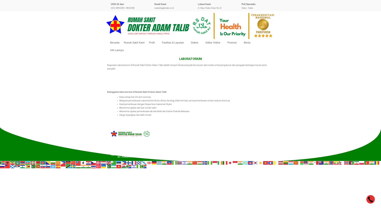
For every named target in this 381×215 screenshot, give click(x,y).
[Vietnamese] (118, 166)
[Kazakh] (245, 163)
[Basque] (32, 163)
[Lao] (270, 163)
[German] (154, 163)
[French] (134, 163)
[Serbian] (17, 166)
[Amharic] (12, 163)
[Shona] (27, 166)
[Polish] (361, 163)
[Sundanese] (63, 166)
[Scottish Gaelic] (12, 166)
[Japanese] (230, 163)
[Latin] (275, 163)
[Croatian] (88, 163)
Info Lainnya (117, 50)
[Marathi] (326, 163)
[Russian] (2, 166)
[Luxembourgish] (290, 163)
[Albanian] (7, 163)
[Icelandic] (204, 163)
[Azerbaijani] (27, 163)
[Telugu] (88, 166)
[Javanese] (235, 163)
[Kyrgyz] (265, 163)
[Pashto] (351, 163)
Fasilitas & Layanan (173, 42)
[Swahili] (68, 166)
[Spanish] (58, 166)
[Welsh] (124, 166)
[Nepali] (341, 163)
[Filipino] (124, 163)
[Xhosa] (129, 166)
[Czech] (93, 163)
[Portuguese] (366, 163)
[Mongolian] (331, 163)
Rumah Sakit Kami (134, 42)
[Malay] (306, 163)
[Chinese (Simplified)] (73, 163)
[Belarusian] (37, 163)
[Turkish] (98, 166)
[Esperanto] (113, 163)
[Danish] (98, 163)
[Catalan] (58, 163)
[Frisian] (139, 163)
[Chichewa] (68, 163)
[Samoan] (7, 166)
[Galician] (144, 163)
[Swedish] (73, 166)
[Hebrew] (184, 163)
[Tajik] (78, 166)
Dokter (194, 42)
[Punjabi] (371, 163)
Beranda (114, 42)
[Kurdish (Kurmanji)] (260, 163)
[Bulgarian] (53, 163)
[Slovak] (43, 166)
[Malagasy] (301, 163)
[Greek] (159, 163)
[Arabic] (17, 163)
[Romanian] (377, 163)
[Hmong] (194, 163)
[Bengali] (43, 163)
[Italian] (225, 163)
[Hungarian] (199, 163)
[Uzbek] (113, 166)
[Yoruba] (139, 166)
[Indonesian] (215, 163)
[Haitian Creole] (169, 163)
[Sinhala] (37, 166)
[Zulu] (144, 166)
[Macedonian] (296, 163)
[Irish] (220, 163)
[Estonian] (118, 163)
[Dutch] (103, 163)
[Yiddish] (134, 166)
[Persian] (356, 163)
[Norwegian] (346, 163)
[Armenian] (22, 163)
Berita (247, 42)
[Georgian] (149, 163)
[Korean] (255, 163)
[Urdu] (108, 166)
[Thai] (93, 166)
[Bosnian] (48, 163)
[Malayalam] (311, 163)
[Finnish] (129, 163)
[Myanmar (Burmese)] (336, 163)
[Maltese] (316, 163)
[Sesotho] (22, 166)
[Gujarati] (164, 163)
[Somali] (53, 166)
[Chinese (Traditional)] (78, 163)
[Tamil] (83, 166)
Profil (152, 42)
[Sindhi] (32, 166)
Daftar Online (213, 42)
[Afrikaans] (2, 163)
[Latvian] (280, 163)
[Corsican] (83, 163)
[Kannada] (240, 163)
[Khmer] (250, 163)
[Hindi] (189, 163)
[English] (108, 163)
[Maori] (321, 163)
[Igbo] (210, 163)
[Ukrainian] (103, 166)
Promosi (232, 42)
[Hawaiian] (179, 163)
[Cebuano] (63, 163)
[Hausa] (174, 163)
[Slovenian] (48, 166)
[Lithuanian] (285, 163)
